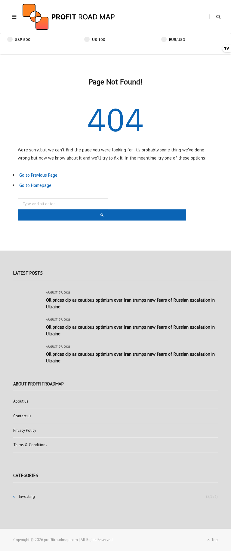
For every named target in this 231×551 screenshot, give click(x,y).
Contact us (22, 416)
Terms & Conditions (30, 444)
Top (214, 539)
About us (20, 401)
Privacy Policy (24, 430)
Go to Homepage (35, 185)
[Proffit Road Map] (69, 17)
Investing (27, 496)
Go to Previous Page (38, 175)
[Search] (214, 16)
